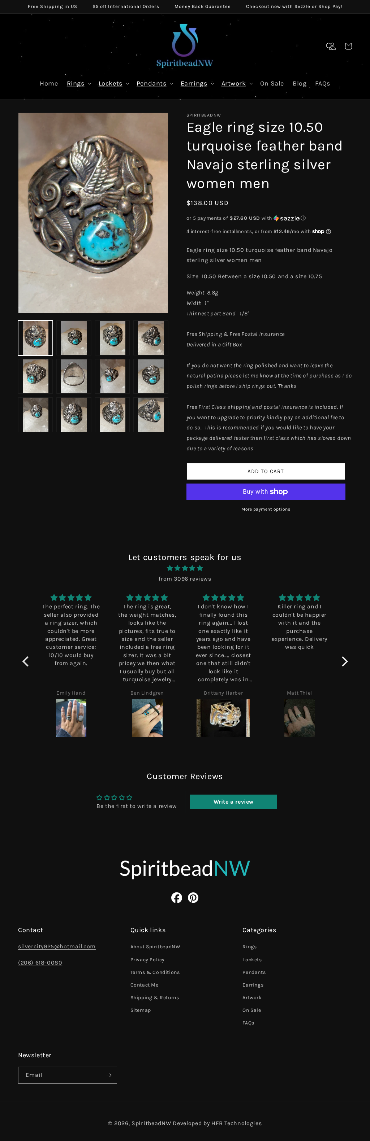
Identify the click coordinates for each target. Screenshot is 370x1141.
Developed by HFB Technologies (217, 1123)
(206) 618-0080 (40, 962)
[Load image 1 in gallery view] (35, 337)
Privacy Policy (147, 960)
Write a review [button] (234, 801)
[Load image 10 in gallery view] (73, 414)
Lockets (110, 83)
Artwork (233, 83)
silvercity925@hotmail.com (57, 946)
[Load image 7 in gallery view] (112, 376)
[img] (185, 568)
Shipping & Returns (154, 997)
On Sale (251, 1010)
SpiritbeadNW (151, 1123)
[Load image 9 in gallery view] (35, 414)
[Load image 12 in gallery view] (150, 414)
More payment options (265, 509)
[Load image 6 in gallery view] (73, 376)
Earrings (194, 83)
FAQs (248, 1023)
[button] (329, 46)
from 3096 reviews (185, 578)
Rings (76, 83)
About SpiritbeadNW (155, 947)
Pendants (152, 83)
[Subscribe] (109, 1075)
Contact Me (144, 985)
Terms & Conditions (155, 972)
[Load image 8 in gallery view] (150, 376)
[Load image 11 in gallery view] (112, 414)
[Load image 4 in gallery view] (150, 337)
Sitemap (140, 1010)
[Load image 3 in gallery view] (112, 337)
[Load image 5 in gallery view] (35, 376)
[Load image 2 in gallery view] (73, 337)
